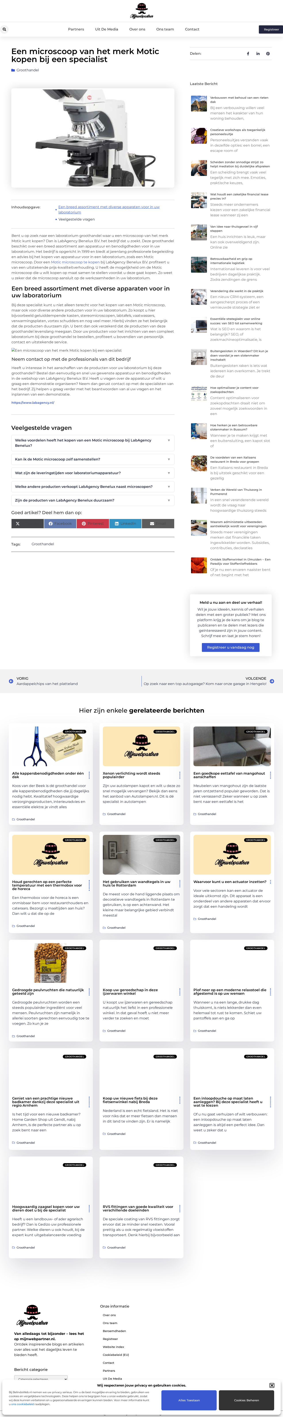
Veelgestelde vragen (77, 219)
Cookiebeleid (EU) (116, 1355)
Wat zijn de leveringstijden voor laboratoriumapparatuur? (92, 473)
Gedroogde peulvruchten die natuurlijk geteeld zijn (48, 992)
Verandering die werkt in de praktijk (236, 291)
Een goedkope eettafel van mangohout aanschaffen (229, 775)
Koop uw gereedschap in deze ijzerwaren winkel (130, 992)
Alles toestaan (189, 1400)
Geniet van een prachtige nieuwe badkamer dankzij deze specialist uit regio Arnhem (45, 1102)
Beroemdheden (114, 1331)
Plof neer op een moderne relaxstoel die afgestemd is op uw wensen (229, 992)
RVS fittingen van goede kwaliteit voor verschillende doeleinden (138, 1208)
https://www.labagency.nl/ (32, 403)
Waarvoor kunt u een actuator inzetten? (229, 882)
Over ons (137, 29)
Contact (192, 29)
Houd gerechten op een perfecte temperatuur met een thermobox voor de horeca (47, 885)
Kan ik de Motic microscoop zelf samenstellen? (92, 459)
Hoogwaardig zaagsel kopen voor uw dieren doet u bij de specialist (46, 1208)
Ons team (165, 29)
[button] (272, 1385)
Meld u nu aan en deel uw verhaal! (231, 602)
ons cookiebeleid (22, 1404)
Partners (76, 29)
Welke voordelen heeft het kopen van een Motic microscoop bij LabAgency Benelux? (92, 443)
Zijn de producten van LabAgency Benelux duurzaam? (92, 500)
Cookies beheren (246, 1400)
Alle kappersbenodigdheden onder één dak (48, 775)
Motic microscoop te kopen (75, 262)
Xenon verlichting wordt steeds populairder (131, 775)
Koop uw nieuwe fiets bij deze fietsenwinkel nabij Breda (130, 1100)
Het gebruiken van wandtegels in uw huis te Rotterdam (136, 883)
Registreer (110, 1339)
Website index (113, 1347)
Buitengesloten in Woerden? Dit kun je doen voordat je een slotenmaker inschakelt (239, 355)
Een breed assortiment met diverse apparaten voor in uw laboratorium (109, 209)
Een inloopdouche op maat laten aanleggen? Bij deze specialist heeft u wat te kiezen (227, 1102)
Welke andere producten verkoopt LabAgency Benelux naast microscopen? (92, 487)
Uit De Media (106, 29)
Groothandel (28, 70)
